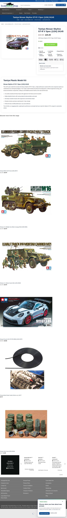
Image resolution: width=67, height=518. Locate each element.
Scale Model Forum (5, 495)
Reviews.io (25, 493)
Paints (29, 9)
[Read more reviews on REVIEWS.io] (10, 468)
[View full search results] (21, 3)
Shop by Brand (49, 493)
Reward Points (26, 480)
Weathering (40, 9)
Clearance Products (28, 490)
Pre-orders (34, 13)
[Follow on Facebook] (61, 1)
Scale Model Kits (5, 9)
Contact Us (3, 485)
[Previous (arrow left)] (1, 515)
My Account (3, 488)
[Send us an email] (65, 1)
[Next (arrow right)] (5, 515)
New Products (27, 13)
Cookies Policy (26, 488)
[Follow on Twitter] (64, 1)
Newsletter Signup (5, 490)
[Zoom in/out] (1, 510)
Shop (22, 19)
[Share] (9, 510)
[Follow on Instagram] (62, 1)
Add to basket (50, 44)
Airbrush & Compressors (7, 13)
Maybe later (54, 512)
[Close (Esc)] (13, 510)
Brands (20, 13)
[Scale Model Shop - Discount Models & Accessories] (9, 5)
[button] (21, 463)
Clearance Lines (5, 483)
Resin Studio (4, 497)
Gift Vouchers (4, 493)
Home (18, 19)
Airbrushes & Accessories (52, 490)
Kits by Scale (38, 19)
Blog (47, 495)
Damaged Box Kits (5, 480)
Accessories (18, 9)
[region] (43, 464)
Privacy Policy (26, 483)
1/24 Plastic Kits (46, 19)
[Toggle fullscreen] (5, 510)
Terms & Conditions (27, 485)
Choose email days (44, 513)
